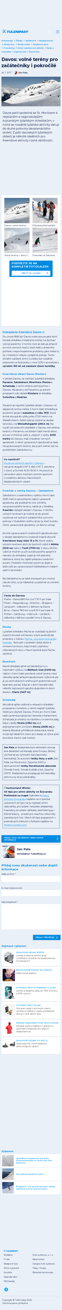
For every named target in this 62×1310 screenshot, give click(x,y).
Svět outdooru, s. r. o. (42, 1255)
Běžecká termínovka (42, 1272)
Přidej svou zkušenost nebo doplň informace (23, 839)
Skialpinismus (46, 40)
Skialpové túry (11, 1263)
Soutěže (8, 1272)
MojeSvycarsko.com (15, 825)
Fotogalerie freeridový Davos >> (24, 332)
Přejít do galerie (31, 273)
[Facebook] (6, 1289)
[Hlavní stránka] (15, 32)
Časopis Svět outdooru (43, 1263)
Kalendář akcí (10, 1277)
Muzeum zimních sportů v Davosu (24, 463)
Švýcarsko (34, 52)
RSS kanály (9, 1281)
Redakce (8, 1255)
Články (19, 40)
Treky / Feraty (39, 1268)
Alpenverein (38, 1259)
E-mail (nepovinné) (11, 888)
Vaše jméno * (8, 874)
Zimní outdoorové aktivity (30, 48)
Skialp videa (23, 44)
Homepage (7, 40)
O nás (7, 1259)
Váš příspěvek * (9, 902)
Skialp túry (9, 44)
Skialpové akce (40, 44)
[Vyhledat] (49, 32)
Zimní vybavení (11, 1268)
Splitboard (30, 40)
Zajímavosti (20, 52)
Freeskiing (9, 48)
